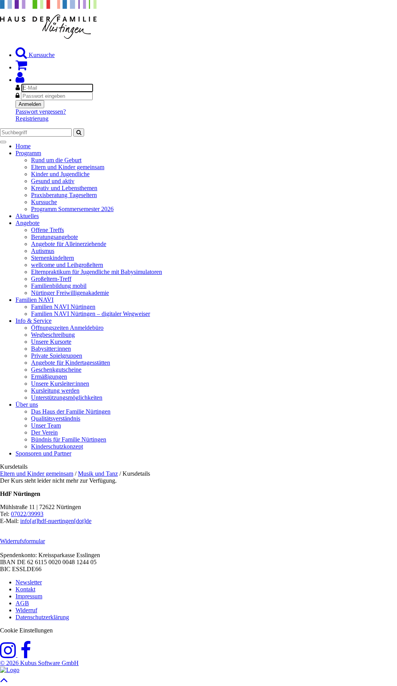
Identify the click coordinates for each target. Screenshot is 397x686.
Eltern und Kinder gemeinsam (36, 473)
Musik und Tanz (98, 473)
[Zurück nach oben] (4, 682)
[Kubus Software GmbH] (9, 670)
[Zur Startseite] (48, 36)
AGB (22, 603)
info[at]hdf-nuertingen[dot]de (55, 521)
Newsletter (29, 582)
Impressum (29, 596)
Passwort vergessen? (41, 111)
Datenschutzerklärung (42, 617)
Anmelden (30, 104)
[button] (20, 79)
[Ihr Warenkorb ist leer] (21, 67)
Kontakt (25, 589)
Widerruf (26, 610)
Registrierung (32, 118)
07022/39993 (27, 514)
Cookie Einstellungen (26, 630)
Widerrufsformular (22, 541)
